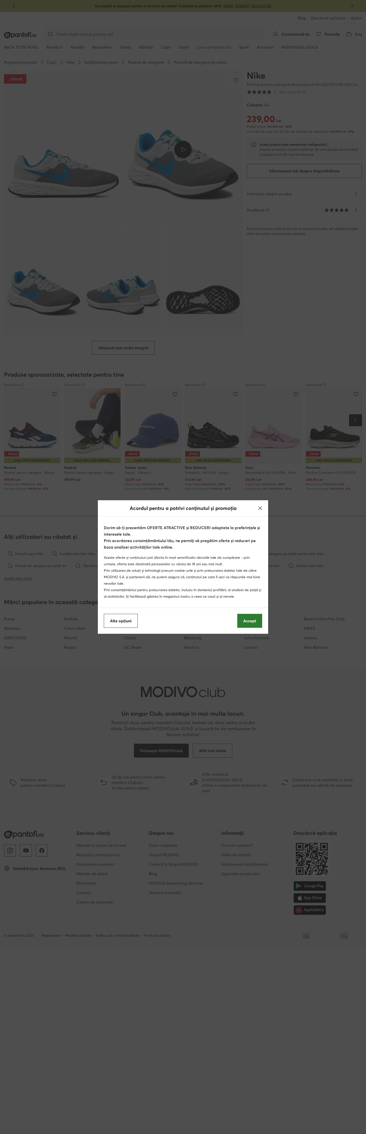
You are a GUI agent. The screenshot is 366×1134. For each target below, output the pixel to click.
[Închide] (260, 508)
